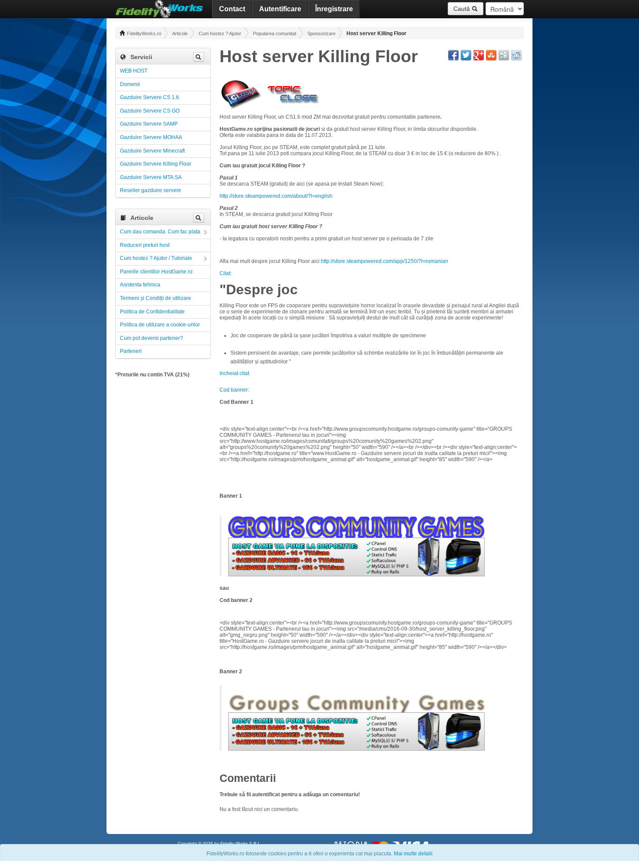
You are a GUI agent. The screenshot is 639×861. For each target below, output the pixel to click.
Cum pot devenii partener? (151, 338)
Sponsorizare (321, 33)
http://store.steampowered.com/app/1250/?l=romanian (384, 261)
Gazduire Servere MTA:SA (151, 177)
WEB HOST (133, 71)
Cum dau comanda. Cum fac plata (160, 232)
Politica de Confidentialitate (152, 312)
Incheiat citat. (235, 373)
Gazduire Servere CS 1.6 (149, 97)
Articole (180, 33)
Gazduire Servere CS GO (150, 111)
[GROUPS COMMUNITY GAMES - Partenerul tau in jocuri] (356, 526)
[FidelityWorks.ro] (159, 9)
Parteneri (131, 351)
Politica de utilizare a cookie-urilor (160, 325)
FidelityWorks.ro (143, 33)
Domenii (130, 84)
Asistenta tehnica (140, 285)
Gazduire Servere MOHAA (151, 137)
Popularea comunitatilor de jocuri (274, 33)
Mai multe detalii (413, 854)
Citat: (226, 273)
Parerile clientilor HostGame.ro (156, 272)
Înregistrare (334, 9)
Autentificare (280, 9)
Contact (232, 9)
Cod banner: (234, 390)
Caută (462, 8)
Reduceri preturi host (145, 245)
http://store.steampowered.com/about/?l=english (276, 196)
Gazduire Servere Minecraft (152, 151)
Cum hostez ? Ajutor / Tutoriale (220, 33)
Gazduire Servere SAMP (149, 124)
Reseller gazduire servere (150, 190)
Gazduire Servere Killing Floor (155, 164)
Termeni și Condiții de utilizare (155, 298)
